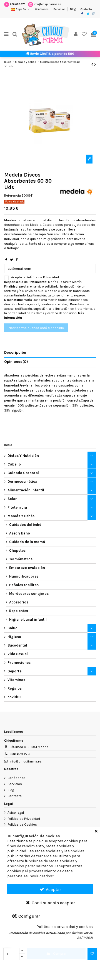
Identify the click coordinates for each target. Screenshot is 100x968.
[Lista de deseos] (84, 34)
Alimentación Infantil (26, 490)
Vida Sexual (18, 654)
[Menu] (6, 34)
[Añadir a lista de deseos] (92, 954)
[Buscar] (15, 34)
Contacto (86, 9)
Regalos (15, 688)
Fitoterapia (17, 507)
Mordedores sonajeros (29, 593)
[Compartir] (6, 260)
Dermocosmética (22, 481)
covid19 (14, 697)
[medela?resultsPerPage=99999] (76, 191)
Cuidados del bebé (25, 525)
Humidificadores (23, 576)
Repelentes (18, 611)
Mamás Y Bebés (21, 516)
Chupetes (17, 550)
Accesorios (18, 602)
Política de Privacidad (24, 819)
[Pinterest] (17, 260)
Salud (13, 628)
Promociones (19, 662)
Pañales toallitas (24, 585)
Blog (73, 9)
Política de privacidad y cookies (64, 927)
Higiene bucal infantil (28, 619)
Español (21, 9)
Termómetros (20, 559)
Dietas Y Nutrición (23, 456)
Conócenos (42, 9)
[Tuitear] (11, 260)
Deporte (14, 671)
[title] (89, 159)
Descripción (15, 352)
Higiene (14, 637)
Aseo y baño (19, 533)
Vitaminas (16, 680)
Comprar (59, 953)
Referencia (12, 195)
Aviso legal (16, 812)
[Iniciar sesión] (76, 34)
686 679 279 (17, 4)
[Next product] (95, 64)
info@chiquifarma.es (47, 4)
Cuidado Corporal (23, 473)
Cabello (14, 464)
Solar (12, 499)
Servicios (59, 9)
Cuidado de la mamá (27, 542)
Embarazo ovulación (27, 568)
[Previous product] (92, 64)
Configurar (28, 916)
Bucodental (17, 645)
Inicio (8, 445)
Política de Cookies (22, 824)
